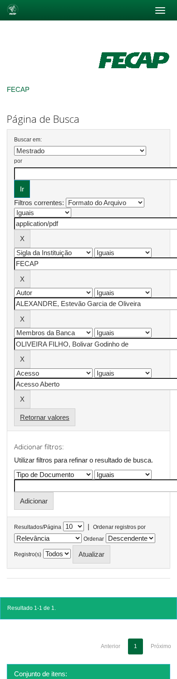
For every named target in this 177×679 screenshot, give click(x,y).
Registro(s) (27, 554)
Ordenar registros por (119, 527)
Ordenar (94, 539)
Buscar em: (28, 139)
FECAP (18, 89)
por (18, 161)
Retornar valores (44, 417)
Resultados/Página (37, 527)
